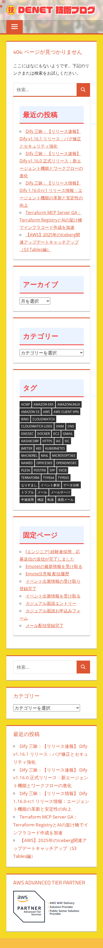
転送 (51, 499)
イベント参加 (50, 485)
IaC (58, 441)
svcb (63, 470)
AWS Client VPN (66, 412)
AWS (46, 412)
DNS (71, 426)
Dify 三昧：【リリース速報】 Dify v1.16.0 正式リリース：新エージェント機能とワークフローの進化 (50, 778)
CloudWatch (43, 419)
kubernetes (55, 448)
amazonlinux (68, 404)
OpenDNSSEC (66, 463)
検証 (41, 499)
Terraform (30, 477)
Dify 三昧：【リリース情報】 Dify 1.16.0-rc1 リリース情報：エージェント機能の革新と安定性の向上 (51, 801)
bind (25, 419)
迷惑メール (65, 499)
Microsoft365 (63, 455)
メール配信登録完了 (45, 625)
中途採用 (27, 499)
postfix (40, 470)
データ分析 (71, 485)
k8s (38, 448)
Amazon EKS (44, 404)
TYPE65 (63, 477)
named (27, 463)
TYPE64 (48, 477)
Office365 (44, 463)
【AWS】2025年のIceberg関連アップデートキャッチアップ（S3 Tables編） (50, 242)
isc (67, 441)
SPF (52, 470)
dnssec (27, 433)
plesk (25, 470)
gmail (68, 433)
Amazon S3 (30, 412)
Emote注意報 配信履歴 (47, 574)
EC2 (56, 433)
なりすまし (29, 485)
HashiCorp (30, 441)
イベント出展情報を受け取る (53, 596)
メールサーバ (60, 492)
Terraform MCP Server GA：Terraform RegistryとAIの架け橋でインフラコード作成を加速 (51, 220)
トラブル (27, 492)
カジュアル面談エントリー (51, 603)
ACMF (25, 404)
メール (42, 492)
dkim (60, 426)
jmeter (26, 448)
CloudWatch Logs (36, 426)
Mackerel (29, 455)
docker (43, 433)
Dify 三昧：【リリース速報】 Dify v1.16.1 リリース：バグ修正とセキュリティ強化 (50, 138)
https (47, 441)
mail (44, 455)
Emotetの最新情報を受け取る (54, 566)
